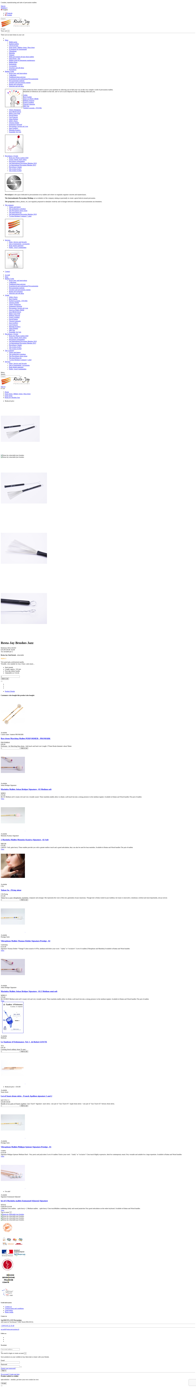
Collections (12, 75)
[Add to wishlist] (1, 681)
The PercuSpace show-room (18, 210)
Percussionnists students (16, 81)
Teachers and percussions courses (20, 82)
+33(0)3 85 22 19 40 (7, 1326)
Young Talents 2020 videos (18, 159)
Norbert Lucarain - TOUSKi (32, 108)
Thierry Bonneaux (15, 110)
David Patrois (13, 115)
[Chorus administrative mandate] (13, 1257)
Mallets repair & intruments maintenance (22, 60)
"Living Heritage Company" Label (20, 216)
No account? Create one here (10, 1374)
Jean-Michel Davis (15, 112)
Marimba (12, 53)
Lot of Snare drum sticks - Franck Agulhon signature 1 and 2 (26, 1096)
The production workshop (17, 209)
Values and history (15, 207)
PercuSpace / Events (11, 334)
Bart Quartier (27, 97)
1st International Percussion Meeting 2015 (22, 165)
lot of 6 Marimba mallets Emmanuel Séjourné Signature (24, 1201)
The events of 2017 (15, 169)
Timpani (11, 55)
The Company (9, 350)
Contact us (8, 1306)
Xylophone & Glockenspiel (18, 49)
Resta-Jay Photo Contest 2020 (18, 158)
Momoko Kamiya (14, 130)
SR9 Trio (26, 106)
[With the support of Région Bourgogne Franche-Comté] (8, 1285)
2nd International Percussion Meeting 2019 (23, 163)
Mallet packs (13, 42)
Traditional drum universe (17, 77)
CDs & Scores (13, 46)
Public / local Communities (17, 247)
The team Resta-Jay (15, 212)
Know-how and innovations (18, 73)
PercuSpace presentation (17, 161)
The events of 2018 (15, 171)
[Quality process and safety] (12, 1248)
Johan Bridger (13, 119)
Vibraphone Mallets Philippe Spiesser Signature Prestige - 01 (26, 1147)
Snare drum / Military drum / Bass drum (22, 47)
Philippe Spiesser (28, 100)
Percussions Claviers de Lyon (18, 126)
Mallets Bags (13, 62)
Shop (6, 277)
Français (9, 13)
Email (3, 1360)
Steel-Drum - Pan (14, 58)
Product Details (10, 691)
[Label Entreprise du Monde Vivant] (7, 1271)
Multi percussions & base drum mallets (21, 57)
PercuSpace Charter (15, 167)
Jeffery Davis (13, 121)
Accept (4, 1383)
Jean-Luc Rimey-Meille (30, 99)
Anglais (9, 15)
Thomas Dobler (14, 123)
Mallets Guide (9, 279)
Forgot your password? (8, 1368)
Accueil (7, 275)
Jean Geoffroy (13, 128)
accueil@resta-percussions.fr (10, 1329)
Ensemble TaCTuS (15, 132)
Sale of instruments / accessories (19, 244)
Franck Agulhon (28, 102)
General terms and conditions (14, 1308)
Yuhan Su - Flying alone (11, 890)
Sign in (4, 1370)
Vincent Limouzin (29, 104)
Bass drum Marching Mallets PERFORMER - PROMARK (25, 738)
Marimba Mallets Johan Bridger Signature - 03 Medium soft (26, 789)
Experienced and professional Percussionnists (23, 79)
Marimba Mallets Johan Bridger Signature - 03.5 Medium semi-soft (29, 991)
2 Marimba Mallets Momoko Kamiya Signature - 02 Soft (24, 840)
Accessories (13, 66)
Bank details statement (16, 246)
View (2, 799)
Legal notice (9, 1310)
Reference (4, 648)
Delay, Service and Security (18, 242)
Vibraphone (13, 51)
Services (7, 362)
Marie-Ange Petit (14, 113)
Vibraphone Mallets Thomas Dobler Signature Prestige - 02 (25, 941)
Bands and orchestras (16, 84)
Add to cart (5, 679)
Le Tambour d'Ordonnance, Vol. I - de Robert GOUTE (24, 1042)
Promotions (12, 69)
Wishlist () (4, 8)
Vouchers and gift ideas (16, 68)
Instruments (12, 64)
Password (4, 1364)
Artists (7, 295)
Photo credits (9, 1312)
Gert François (13, 117)
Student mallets (14, 44)
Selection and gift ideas (16, 86)
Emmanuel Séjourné (15, 124)
